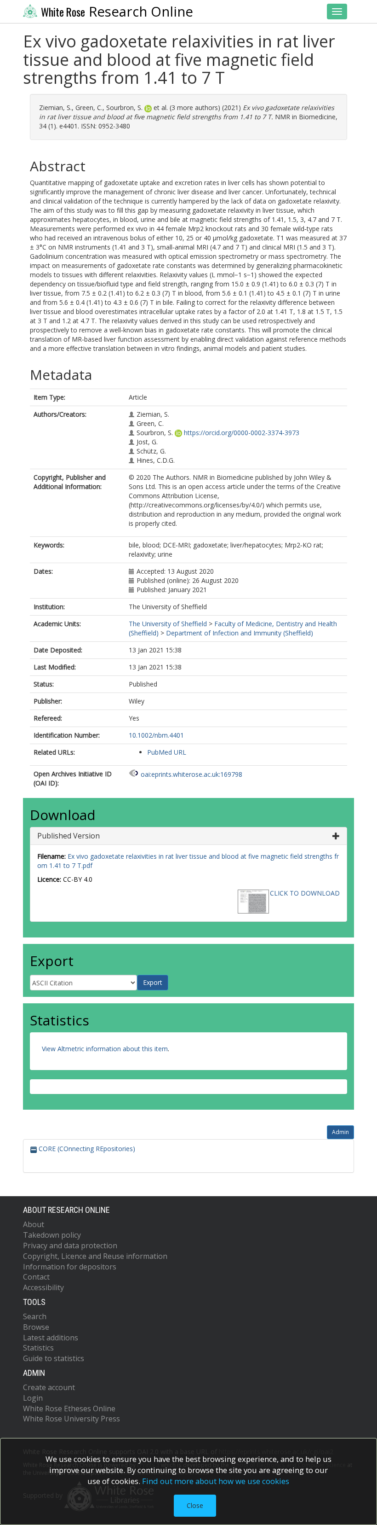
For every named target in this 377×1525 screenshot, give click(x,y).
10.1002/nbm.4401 (156, 735)
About (33, 1224)
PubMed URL (166, 752)
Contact (36, 1277)
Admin (340, 1132)
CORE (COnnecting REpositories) (86, 1148)
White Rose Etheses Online (69, 1408)
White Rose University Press (71, 1419)
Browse (36, 1327)
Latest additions (50, 1338)
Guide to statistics (53, 1358)
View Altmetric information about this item (105, 1048)
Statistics (38, 1348)
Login (33, 1398)
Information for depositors (69, 1267)
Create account (49, 1387)
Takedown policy (52, 1235)
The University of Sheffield (168, 623)
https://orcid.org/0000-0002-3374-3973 (241, 432)
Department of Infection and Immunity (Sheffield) (239, 633)
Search (34, 1316)
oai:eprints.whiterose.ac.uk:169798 (191, 774)
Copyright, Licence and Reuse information (95, 1256)
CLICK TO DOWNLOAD (305, 893)
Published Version (68, 836)
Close (195, 1505)
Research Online (117, 11)
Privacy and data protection (70, 1245)
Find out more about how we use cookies (215, 1481)
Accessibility (43, 1287)
